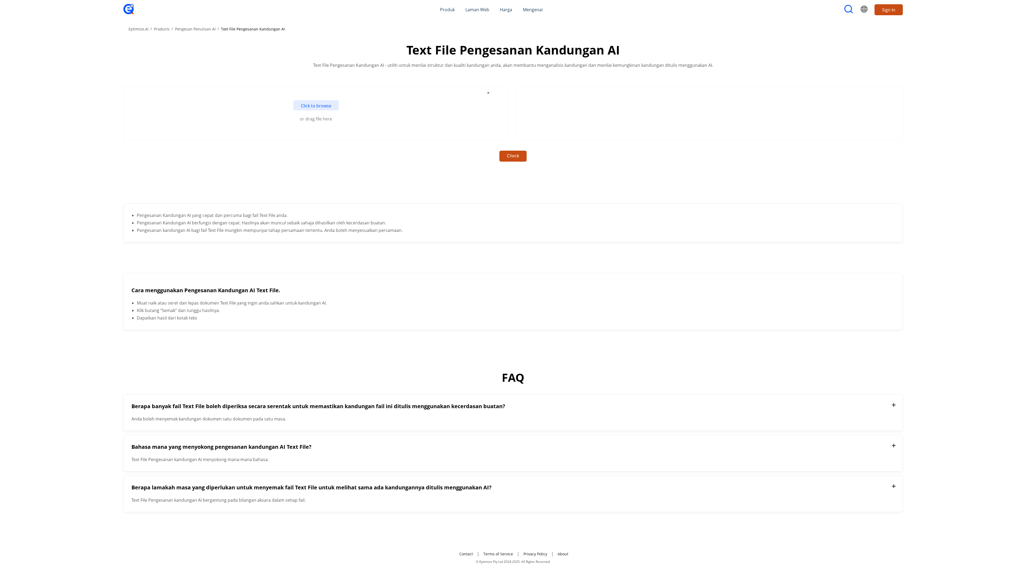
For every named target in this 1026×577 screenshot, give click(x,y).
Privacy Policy (535, 553)
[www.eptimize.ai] (128, 13)
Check (513, 156)
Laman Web (477, 10)
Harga (506, 10)
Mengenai (533, 10)
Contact (466, 553)
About (563, 553)
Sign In (888, 10)
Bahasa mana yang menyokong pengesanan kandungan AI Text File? (221, 446)
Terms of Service (498, 553)
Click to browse (316, 106)
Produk (447, 10)
